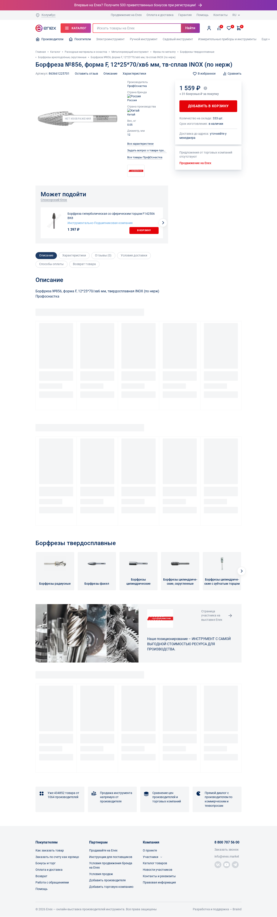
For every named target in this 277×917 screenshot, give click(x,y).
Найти (190, 28)
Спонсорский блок (54, 200)
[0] (229, 28)
